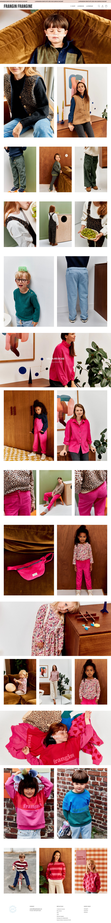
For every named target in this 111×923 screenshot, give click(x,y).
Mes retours (59, 910)
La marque (89, 6)
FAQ (58, 912)
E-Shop (73, 6)
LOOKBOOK (80, 6)
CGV (58, 914)
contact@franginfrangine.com (36, 908)
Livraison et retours (61, 909)
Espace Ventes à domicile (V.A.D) (64, 919)
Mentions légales (60, 916)
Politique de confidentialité (62, 918)
